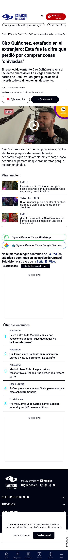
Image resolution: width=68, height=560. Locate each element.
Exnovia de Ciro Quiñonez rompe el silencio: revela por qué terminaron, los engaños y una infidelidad (42, 189)
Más (61, 557)
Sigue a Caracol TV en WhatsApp (31, 237)
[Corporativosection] (63, 512)
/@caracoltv (18, 99)
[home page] (14, 17)
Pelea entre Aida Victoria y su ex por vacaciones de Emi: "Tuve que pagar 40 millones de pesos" (33, 339)
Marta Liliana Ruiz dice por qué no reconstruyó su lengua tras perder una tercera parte (37, 373)
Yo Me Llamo (16, 399)
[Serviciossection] (63, 504)
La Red (18, 34)
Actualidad (15, 330)
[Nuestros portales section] (63, 497)
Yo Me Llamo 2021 (29, 198)
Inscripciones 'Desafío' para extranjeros (23, 25)
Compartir (47, 99)
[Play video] (34, 125)
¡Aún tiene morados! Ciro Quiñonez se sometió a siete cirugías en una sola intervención (42, 221)
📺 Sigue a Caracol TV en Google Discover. (37, 245)
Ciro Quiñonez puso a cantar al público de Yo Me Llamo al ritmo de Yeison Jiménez (42, 205)
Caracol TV (7, 34)
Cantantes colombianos (35, 266)
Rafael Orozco (17, 384)
